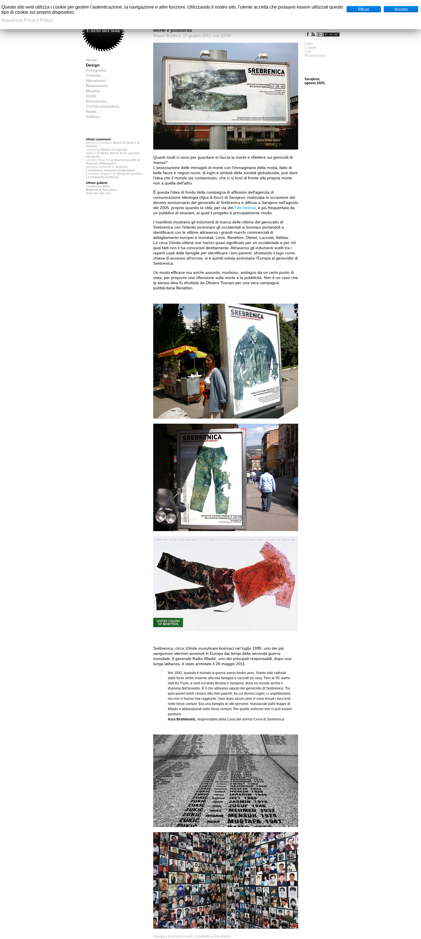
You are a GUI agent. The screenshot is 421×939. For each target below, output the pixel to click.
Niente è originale (114, 149)
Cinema (93, 75)
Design (93, 65)
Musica (93, 91)
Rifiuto (363, 9)
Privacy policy (315, 56)
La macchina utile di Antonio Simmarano (113, 161)
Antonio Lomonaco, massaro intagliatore (110, 168)
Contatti (310, 48)
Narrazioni (96, 80)
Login (308, 44)
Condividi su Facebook (212, 936)
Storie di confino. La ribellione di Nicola (114, 175)
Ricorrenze (96, 101)
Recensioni (97, 85)
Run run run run (98, 193)
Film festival (245, 207)
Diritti (91, 96)
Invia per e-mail (180, 936)
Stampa (159, 936)
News (91, 111)
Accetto (401, 9)
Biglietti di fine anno (101, 189)
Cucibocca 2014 (98, 186)
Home (91, 60)
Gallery (93, 116)
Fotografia (96, 70)
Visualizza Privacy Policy (27, 20)
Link (307, 52)
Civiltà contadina (102, 106)
